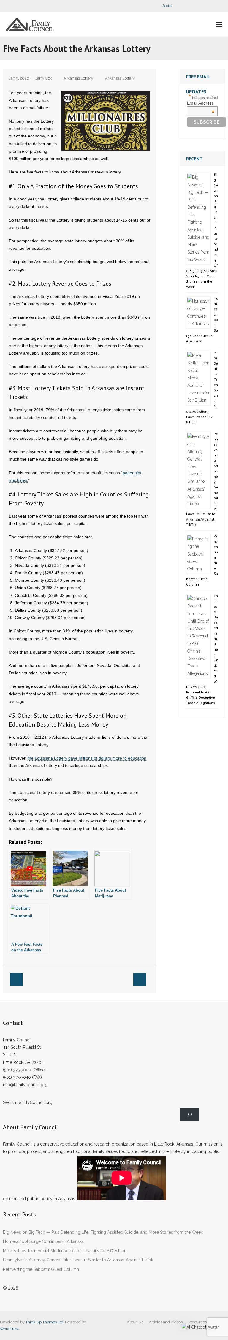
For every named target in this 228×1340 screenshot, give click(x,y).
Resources (197, 1322)
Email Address (200, 103)
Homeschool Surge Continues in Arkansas (43, 1241)
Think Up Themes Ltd (44, 1322)
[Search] (190, 1115)
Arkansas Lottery (78, 78)
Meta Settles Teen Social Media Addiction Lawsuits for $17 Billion (64, 1250)
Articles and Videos (166, 1322)
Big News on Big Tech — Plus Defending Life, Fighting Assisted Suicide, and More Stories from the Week (103, 1232)
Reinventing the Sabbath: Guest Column (41, 1269)
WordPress (9, 1329)
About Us (135, 1322)
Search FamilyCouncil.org (27, 1102)
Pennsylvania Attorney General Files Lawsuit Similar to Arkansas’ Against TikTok (78, 1259)
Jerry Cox (43, 78)
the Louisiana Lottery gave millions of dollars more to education (87, 758)
